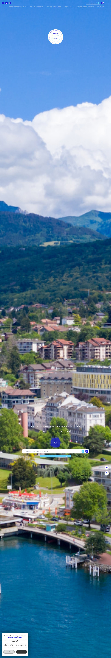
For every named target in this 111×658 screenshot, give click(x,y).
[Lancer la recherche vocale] (55, 442)
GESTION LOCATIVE (36, 7)
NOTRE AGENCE (69, 7)
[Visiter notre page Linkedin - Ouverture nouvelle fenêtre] (6, 3)
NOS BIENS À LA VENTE (54, 7)
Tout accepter (21, 652)
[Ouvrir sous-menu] (27, 7)
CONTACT (100, 7)
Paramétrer (9, 652)
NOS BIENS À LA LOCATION (85, 7)
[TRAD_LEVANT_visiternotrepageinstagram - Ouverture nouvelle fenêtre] (10, 3)
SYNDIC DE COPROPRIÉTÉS (17, 7)
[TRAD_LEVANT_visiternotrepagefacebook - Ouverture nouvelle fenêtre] (3, 3)
